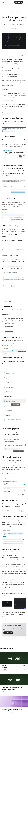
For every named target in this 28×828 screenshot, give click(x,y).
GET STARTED (18, 2)
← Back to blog (13, 12)
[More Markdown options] (25, 55)
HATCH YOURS (9, 632)
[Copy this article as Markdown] (22, 55)
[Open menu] (25, 2)
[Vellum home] (4, 2)
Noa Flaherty (21, 24)
